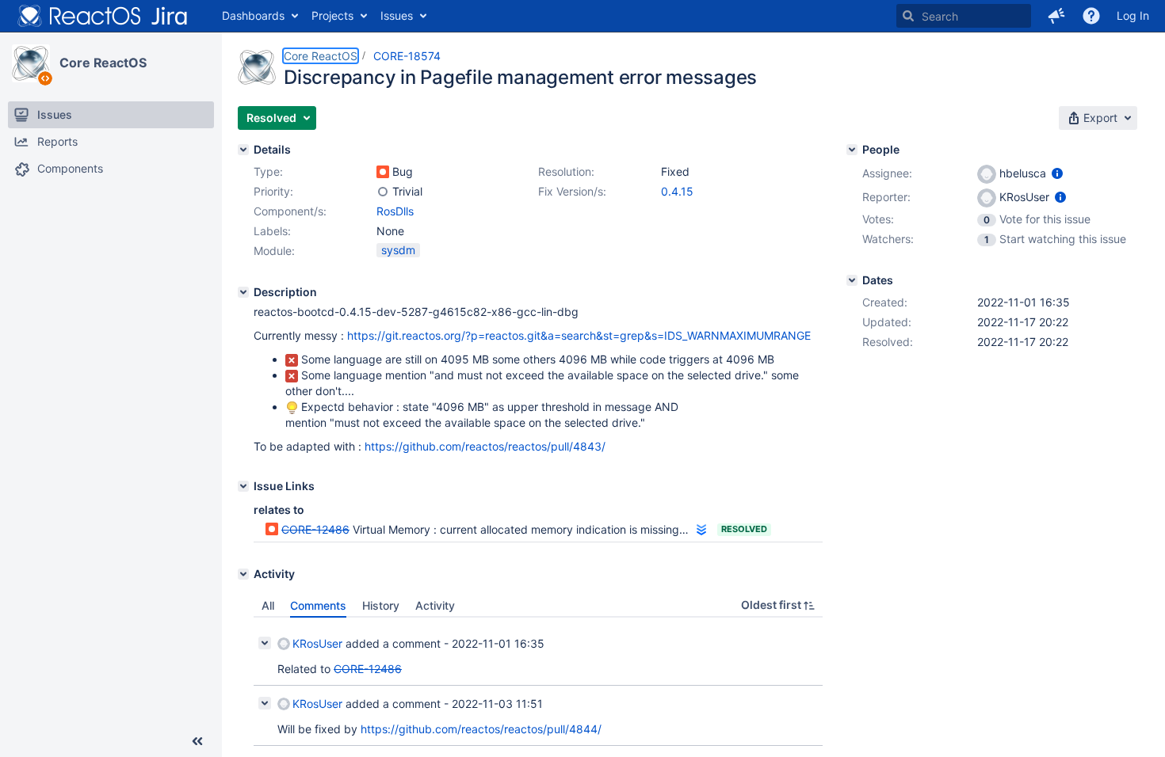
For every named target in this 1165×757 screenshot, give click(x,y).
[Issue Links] (243, 486)
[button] (1056, 16)
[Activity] (243, 574)
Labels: (272, 231)
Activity (435, 605)
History (380, 605)
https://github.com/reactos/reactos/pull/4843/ (485, 446)
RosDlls (395, 211)
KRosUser (317, 643)
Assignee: (887, 173)
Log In (1133, 15)
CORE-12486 (315, 529)
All (268, 605)
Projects (332, 15)
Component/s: (290, 211)
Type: (268, 171)
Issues (396, 15)
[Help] (1091, 16)
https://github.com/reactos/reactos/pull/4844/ (481, 729)
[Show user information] (1057, 173)
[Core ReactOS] (31, 63)
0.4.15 (677, 191)
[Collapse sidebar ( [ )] (197, 741)
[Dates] (852, 280)
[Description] (243, 292)
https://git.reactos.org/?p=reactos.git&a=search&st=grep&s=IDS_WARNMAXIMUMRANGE (579, 335)
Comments (318, 605)
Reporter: (886, 197)
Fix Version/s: (572, 191)
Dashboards (253, 15)
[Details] (243, 149)
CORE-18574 (407, 56)
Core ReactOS (103, 62)
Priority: (273, 191)
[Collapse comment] (264, 643)
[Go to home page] (103, 16)
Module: (274, 250)
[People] (852, 149)
